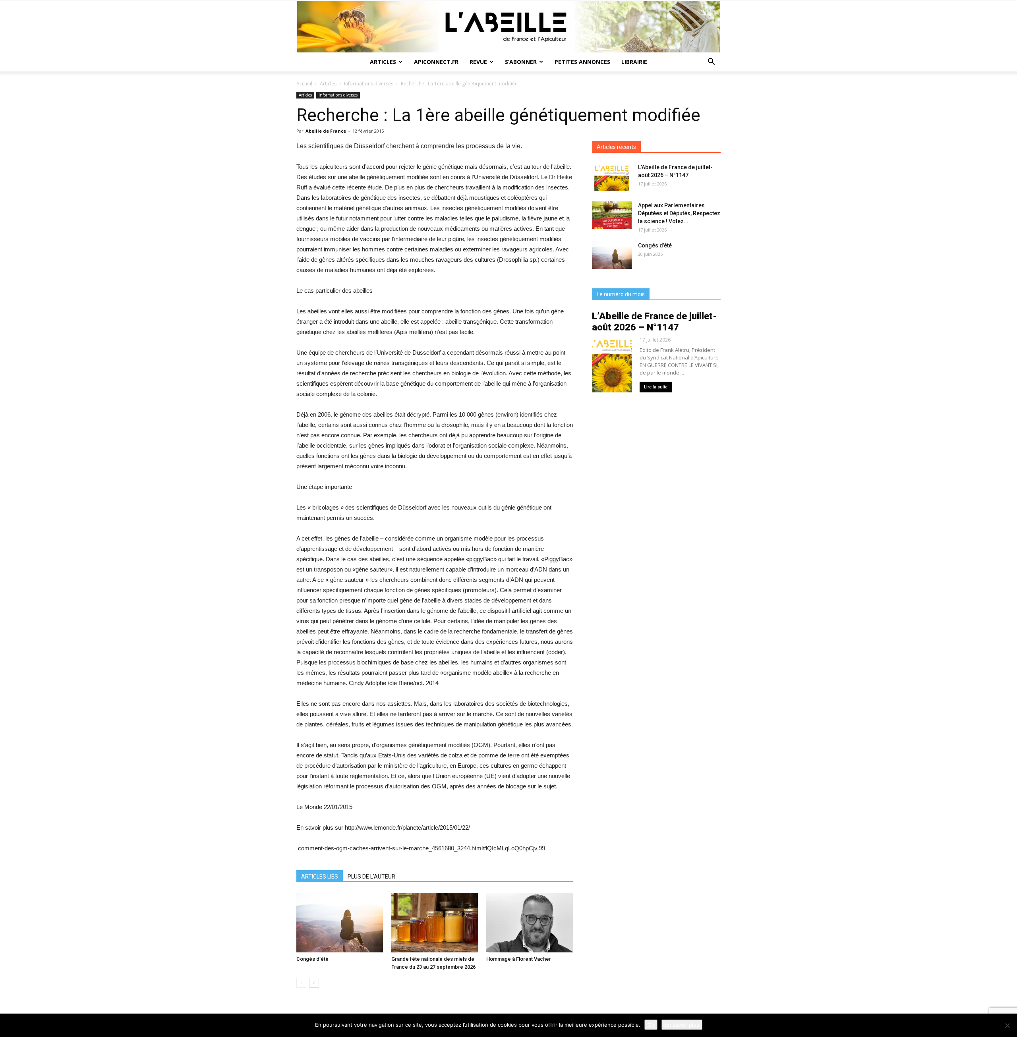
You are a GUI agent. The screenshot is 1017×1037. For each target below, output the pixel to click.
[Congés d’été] (339, 922)
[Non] (1007, 1025)
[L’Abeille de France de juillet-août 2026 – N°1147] (612, 177)
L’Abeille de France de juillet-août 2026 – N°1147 (654, 322)
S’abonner (521, 62)
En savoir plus (682, 1025)
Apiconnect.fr (436, 62)
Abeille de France (325, 131)
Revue (478, 62)
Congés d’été (312, 959)
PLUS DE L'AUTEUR (371, 876)
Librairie (634, 62)
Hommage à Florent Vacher (518, 959)
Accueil (304, 83)
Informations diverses (368, 83)
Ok (651, 1025)
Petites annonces (582, 62)
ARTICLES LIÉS (319, 876)
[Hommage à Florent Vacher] (529, 922)
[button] (711, 62)
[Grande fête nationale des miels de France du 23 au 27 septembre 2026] (434, 922)
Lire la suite (655, 387)
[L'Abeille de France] (508, 26)
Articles (383, 62)
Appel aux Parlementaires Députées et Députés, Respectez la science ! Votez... (679, 213)
